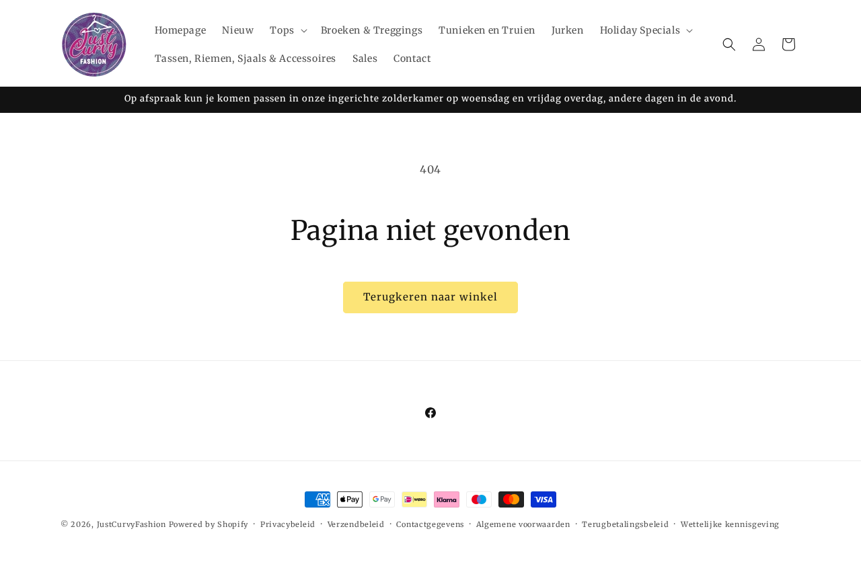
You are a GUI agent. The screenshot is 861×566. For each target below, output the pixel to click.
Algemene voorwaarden (523, 524)
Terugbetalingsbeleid (625, 524)
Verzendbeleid (356, 524)
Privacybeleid (287, 524)
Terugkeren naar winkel (430, 296)
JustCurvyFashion (131, 524)
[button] (287, 30)
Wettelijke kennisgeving (730, 524)
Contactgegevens (430, 524)
